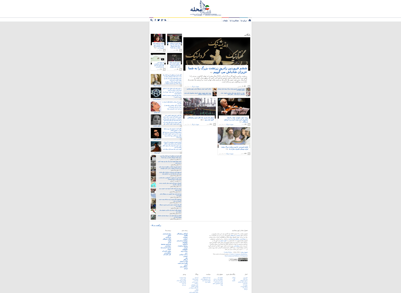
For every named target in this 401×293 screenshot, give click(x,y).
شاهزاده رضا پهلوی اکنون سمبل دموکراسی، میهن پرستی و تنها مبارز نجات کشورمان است (158, 46)
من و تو (184, 284)
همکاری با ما (234, 20)
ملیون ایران (208, 282)
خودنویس (245, 283)
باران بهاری (157, 112)
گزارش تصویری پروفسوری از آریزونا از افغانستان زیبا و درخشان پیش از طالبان (172, 143)
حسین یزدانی (195, 282)
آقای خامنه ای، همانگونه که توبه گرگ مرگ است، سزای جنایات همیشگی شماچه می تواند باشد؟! (175, 46)
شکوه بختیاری (157, 126)
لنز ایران (184, 283)
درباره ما (244, 20)
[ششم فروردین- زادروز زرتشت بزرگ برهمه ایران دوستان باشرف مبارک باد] (234, 138)
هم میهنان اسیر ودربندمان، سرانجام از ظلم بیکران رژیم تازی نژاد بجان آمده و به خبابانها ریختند (159, 65)
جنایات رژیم (184, 251)
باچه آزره (196, 280)
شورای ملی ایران (206, 280)
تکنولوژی (185, 249)
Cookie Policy (228, 252)
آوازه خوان (223, 240)
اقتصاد (186, 235)
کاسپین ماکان (157, 139)
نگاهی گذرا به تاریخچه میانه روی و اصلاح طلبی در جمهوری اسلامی (172, 129)
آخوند (169, 240)
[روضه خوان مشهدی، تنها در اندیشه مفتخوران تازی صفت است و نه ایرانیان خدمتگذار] (234, 108)
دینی (186, 253)
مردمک (245, 289)
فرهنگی (232, 235)
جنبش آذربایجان (243, 280)
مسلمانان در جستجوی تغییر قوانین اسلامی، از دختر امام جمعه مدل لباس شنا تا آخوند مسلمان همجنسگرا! (172, 119)
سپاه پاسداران (167, 234)
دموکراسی (243, 239)
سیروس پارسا (157, 99)
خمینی (169, 249)
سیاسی (238, 235)
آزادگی (233, 277)
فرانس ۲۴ (245, 287)
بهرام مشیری (183, 277)
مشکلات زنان (184, 266)
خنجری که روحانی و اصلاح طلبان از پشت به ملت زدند (171, 102)
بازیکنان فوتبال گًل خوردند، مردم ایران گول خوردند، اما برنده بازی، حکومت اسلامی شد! (171, 133)
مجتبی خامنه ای (166, 251)
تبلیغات (225, 20)
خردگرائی (168, 237)
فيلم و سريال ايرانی (181, 280)
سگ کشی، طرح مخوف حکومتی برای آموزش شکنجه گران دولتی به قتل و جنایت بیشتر (172, 116)
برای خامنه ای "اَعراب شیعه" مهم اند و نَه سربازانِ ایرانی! (172, 92)
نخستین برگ (250, 19)
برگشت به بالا (156, 225)
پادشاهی (185, 244)
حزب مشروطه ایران (206, 279)
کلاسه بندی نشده (183, 263)
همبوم (233, 280)
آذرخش (196, 277)
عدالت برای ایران (218, 282)
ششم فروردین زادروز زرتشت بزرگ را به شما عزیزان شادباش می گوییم (217, 70)
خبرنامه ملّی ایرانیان (242, 282)
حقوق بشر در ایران (218, 279)
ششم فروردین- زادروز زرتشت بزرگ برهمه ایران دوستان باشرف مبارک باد (234, 148)
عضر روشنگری (194, 284)
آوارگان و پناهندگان (182, 234)
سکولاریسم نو (244, 286)
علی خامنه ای (167, 254)
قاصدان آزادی (182, 282)
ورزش (186, 268)
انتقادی (185, 239)
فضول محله (200, 7)
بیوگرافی (185, 242)
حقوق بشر (220, 277)
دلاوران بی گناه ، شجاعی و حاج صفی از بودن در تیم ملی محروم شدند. (172, 106)
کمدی (186, 265)
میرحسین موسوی (166, 244)
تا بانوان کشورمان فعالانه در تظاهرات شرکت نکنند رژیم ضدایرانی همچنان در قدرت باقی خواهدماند (174, 65)
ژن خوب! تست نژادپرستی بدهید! (174, 108)
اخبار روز (245, 277)
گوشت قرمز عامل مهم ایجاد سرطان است (172, 149)
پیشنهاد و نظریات (183, 246)
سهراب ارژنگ (195, 86)
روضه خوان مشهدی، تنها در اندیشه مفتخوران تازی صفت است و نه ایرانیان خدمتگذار (236, 120)
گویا (234, 279)
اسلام (169, 235)
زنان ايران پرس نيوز (218, 280)
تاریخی (186, 247)
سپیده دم (245, 284)
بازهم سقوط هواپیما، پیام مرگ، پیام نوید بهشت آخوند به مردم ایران (172, 79)
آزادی (230, 239)
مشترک (160, 19)
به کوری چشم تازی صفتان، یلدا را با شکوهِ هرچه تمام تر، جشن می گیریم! (172, 89)
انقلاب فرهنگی (167, 239)
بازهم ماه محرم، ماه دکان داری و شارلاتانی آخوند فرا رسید (200, 119)
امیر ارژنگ (157, 152)
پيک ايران (245, 279)
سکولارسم (236, 239)
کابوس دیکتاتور (194, 286)
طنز (186, 258)
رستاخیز (196, 283)
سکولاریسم (167, 253)
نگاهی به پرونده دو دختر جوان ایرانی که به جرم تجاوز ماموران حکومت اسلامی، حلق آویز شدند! (172, 123)
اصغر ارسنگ (195, 279)
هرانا (222, 284)
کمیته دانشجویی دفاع (218, 283)
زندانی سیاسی (183, 254)
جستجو (151, 19)
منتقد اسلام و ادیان (193, 292)
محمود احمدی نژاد (166, 247)
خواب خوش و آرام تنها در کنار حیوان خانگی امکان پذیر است (171, 146)
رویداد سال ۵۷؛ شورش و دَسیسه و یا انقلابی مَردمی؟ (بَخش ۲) (171, 96)
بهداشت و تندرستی (182, 240)
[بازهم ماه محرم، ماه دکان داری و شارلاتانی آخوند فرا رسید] (199, 111)
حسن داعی (183, 279)
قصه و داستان (184, 261)
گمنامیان (196, 290)
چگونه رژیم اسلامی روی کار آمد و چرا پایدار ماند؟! (173, 136)
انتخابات (185, 237)
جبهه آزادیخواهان (207, 277)
